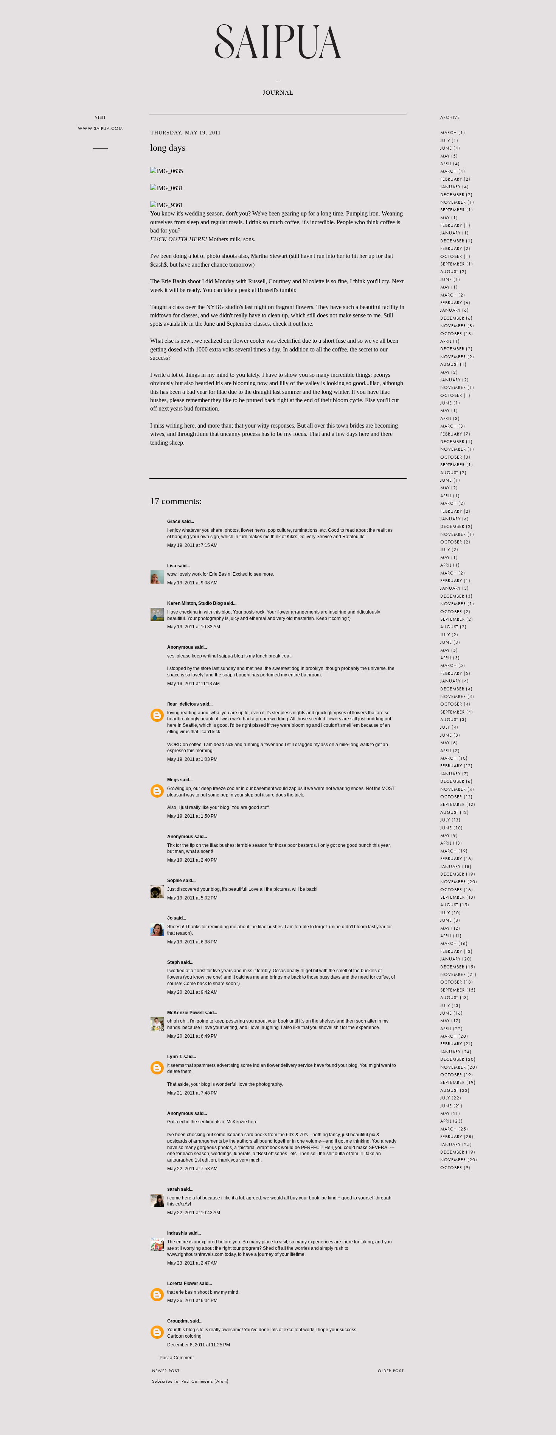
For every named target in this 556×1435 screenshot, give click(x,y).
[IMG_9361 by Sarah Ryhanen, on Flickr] (166, 205)
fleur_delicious (183, 704)
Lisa (171, 565)
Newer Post (166, 1370)
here (307, 323)
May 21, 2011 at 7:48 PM (192, 1093)
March (448, 133)
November (453, 202)
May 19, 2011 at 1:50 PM (192, 816)
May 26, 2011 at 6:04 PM (192, 1300)
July (445, 140)
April (446, 164)
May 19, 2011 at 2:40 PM (192, 860)
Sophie (174, 880)
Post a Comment (177, 1357)
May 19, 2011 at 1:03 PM (192, 759)
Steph (173, 962)
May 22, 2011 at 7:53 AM (192, 1168)
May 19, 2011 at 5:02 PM (192, 898)
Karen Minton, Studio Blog (195, 603)
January (450, 187)
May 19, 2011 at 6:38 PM (192, 942)
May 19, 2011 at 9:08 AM (192, 583)
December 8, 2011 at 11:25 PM (198, 1345)
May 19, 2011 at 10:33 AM (193, 626)
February (451, 179)
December (452, 195)
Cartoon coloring (184, 1336)
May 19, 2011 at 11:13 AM (193, 683)
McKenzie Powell (185, 1012)
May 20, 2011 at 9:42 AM (192, 992)
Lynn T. (174, 1056)
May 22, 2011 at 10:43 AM (193, 1212)
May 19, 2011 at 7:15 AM (192, 545)
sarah (173, 1189)
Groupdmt (178, 1321)
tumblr (287, 290)
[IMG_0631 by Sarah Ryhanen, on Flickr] (166, 188)
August (449, 272)
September (452, 210)
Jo (169, 918)
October (451, 256)
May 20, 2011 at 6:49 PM (192, 1036)
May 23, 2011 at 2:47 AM (192, 1263)
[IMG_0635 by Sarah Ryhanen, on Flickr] (166, 171)
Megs (173, 779)
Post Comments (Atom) (205, 1381)
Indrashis (177, 1233)
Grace (173, 521)
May (445, 156)
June (446, 148)
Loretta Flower (182, 1283)
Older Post (391, 1370)
